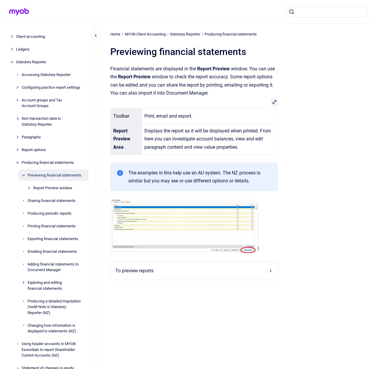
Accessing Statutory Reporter (46, 74)
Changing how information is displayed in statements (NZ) (52, 328)
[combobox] (326, 11)
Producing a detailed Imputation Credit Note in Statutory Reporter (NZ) (54, 307)
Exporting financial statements (53, 239)
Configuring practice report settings (51, 87)
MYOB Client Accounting (145, 34)
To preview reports (134, 270)
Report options (34, 150)
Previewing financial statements (54, 175)
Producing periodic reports (49, 213)
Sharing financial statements (52, 200)
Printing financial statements (52, 226)
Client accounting (30, 36)
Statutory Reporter (31, 62)
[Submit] (291, 12)
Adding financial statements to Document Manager (53, 267)
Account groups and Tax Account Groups (42, 103)
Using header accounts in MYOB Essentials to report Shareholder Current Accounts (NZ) (49, 349)
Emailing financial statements (52, 251)
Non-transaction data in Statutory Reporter (41, 121)
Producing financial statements (48, 162)
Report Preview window (52, 188)
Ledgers (23, 49)
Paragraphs (31, 137)
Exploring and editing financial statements (45, 285)
